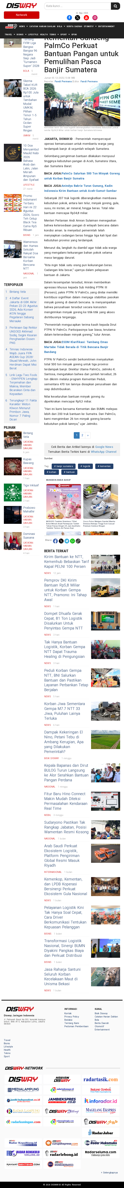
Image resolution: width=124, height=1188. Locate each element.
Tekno (52, 34)
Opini (74, 34)
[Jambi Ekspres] (62, 1100)
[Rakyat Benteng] (23, 1164)
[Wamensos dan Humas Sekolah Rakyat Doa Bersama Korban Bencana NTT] (13, 249)
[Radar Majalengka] (62, 1121)
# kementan (104, 466)
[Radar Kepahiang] (23, 1143)
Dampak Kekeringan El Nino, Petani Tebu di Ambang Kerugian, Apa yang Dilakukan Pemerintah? (63, 742)
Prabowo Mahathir (29, 510)
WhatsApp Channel (103, 452)
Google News (104, 447)
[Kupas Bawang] (13, 466)
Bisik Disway (101, 1013)
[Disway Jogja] (101, 1121)
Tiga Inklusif (31, 485)
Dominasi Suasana (29, 536)
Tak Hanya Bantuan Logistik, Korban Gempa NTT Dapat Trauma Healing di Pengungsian (64, 650)
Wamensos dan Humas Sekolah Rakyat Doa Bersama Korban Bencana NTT (30, 255)
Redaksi (68, 1020)
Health (44, 34)
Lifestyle (33, 34)
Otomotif (89, 26)
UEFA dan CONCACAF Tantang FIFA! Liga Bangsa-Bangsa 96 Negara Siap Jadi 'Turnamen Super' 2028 (31, 49)
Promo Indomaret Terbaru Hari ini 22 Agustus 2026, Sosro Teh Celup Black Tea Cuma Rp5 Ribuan (31, 213)
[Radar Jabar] (101, 1132)
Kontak (68, 1013)
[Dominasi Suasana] (13, 541)
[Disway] (23, 1079)
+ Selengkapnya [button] (109, 1172)
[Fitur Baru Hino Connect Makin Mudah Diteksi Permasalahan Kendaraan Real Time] (105, 801)
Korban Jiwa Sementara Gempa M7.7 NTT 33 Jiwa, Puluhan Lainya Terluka (64, 711)
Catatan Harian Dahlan (42, 26)
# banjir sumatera (63, 466)
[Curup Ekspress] (62, 1143)
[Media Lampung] (23, 1090)
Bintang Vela (15, 292)
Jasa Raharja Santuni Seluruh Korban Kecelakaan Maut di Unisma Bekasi (62, 977)
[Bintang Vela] (13, 440)
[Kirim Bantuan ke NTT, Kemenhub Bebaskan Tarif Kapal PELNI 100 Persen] (105, 564)
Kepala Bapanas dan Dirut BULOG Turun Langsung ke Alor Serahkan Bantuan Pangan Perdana (66, 773)
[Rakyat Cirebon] (101, 1090)
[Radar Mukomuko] (101, 1143)
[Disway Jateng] (62, 1111)
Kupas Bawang (28, 461)
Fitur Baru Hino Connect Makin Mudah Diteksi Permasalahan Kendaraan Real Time (66, 801)
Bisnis (20, 34)
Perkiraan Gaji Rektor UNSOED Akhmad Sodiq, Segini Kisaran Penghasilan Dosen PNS (21, 335)
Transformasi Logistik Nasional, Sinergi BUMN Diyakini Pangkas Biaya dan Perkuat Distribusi (64, 948)
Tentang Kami (71, 1023)
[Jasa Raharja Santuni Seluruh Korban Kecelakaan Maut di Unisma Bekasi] (105, 976)
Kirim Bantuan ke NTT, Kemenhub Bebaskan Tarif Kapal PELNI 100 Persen (66, 561)
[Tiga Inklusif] (13, 492)
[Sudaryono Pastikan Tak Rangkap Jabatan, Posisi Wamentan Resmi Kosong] (105, 829)
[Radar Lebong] (62, 1153)
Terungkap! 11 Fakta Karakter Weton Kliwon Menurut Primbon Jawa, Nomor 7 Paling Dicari (21, 410)
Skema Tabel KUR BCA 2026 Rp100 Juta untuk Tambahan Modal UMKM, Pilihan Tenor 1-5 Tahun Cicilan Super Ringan (30, 106)
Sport (63, 34)
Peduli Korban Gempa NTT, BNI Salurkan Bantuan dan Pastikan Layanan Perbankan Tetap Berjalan (66, 680)
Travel (8, 34)
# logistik (85, 466)
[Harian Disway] (62, 1079)
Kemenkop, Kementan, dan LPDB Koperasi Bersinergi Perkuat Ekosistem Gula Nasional (65, 887)
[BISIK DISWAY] (11, 26)
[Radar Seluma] (101, 1153)
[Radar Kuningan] (23, 1121)
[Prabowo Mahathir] (13, 515)
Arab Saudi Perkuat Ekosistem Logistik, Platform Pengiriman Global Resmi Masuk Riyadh (62, 855)
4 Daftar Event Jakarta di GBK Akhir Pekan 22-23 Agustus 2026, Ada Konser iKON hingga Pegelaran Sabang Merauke (21, 309)
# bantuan (69, 472)
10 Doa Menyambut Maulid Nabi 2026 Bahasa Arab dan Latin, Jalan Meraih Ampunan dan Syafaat (31, 162)
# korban (51, 472)
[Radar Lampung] (23, 1111)
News (22, 26)
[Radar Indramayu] (62, 1090)
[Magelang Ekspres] (101, 1111)
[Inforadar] (101, 1100)
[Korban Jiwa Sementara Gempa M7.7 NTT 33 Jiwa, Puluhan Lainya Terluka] (105, 711)
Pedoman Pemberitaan (76, 1026)
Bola (59, 26)
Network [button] (21, 15)
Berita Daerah (74, 26)
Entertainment (106, 26)
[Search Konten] (115, 6)
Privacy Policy (71, 1016)
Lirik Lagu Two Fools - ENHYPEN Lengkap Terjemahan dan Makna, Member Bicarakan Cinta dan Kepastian (21, 384)
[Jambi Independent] (23, 1100)
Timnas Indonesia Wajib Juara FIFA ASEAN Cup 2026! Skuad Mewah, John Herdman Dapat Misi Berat (20, 359)
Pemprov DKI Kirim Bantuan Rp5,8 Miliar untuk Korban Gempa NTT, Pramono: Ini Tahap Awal (65, 590)
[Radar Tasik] (101, 1079)
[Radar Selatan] (62, 1164)
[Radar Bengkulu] (23, 1153)
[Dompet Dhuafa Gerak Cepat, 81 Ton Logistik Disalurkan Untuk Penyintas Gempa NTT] (105, 620)
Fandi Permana (63, 81)
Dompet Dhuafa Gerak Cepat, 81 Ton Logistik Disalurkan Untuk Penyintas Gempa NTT (63, 621)
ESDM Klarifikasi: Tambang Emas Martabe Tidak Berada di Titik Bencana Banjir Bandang (76, 347)
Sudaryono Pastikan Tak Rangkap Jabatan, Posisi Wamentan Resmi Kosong (66, 827)
